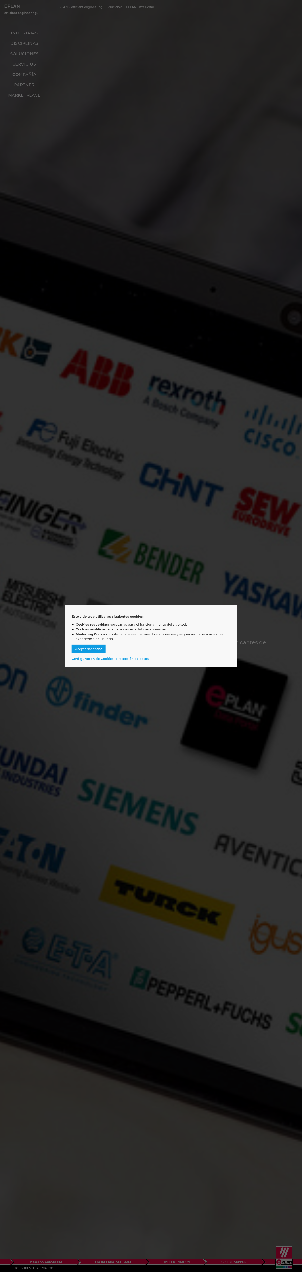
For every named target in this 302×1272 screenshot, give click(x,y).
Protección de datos (132, 659)
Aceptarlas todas (88, 649)
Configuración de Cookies (92, 659)
